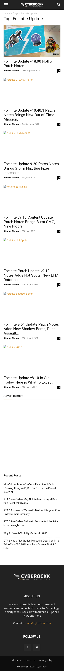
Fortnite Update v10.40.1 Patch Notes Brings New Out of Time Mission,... (29, 114)
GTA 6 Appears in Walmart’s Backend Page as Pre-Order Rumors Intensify (32, 512)
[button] (6, 5)
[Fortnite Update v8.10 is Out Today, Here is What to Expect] (32, 359)
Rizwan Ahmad (12, 70)
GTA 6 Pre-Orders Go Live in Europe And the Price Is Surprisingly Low (31, 523)
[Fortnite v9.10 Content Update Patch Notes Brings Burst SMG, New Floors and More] (32, 199)
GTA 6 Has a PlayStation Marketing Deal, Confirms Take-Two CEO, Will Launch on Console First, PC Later (31, 544)
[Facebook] (27, 647)
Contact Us (30, 660)
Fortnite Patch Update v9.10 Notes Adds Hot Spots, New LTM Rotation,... (31, 275)
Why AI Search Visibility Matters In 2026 (25, 533)
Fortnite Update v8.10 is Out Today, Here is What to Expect (28, 380)
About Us (16, 660)
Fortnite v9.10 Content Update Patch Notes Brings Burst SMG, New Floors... (29, 221)
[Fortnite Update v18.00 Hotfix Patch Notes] (32, 41)
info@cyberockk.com (39, 623)
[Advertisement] (32, 435)
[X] (36, 647)
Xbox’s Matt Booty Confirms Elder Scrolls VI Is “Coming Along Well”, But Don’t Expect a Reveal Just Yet (30, 488)
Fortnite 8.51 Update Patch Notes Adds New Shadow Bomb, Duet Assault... (31, 328)
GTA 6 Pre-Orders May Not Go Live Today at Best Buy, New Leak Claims (31, 501)
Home (7, 13)
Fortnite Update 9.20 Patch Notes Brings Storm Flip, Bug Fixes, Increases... (31, 168)
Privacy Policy (45, 660)
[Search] (59, 5)
